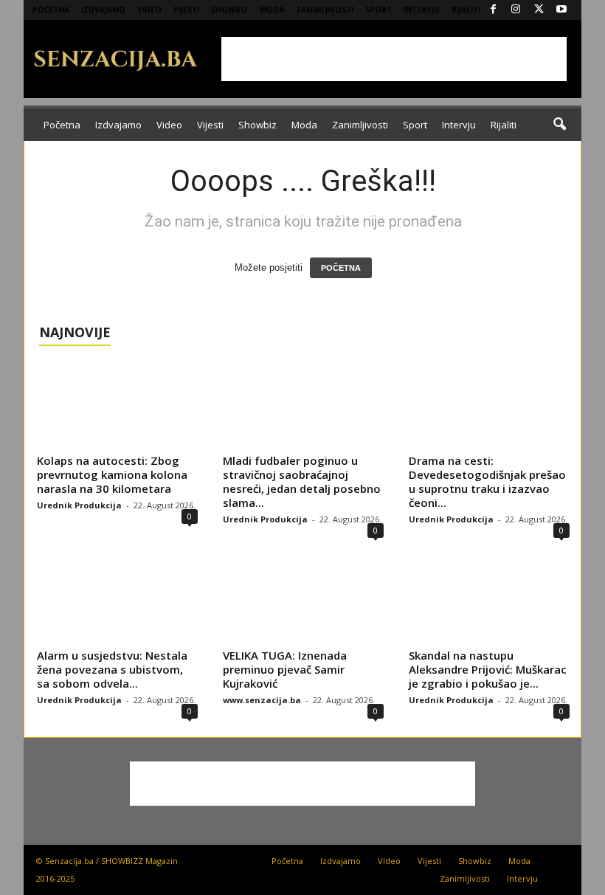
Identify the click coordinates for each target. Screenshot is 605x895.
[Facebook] (493, 10)
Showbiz (229, 9)
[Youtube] (561, 10)
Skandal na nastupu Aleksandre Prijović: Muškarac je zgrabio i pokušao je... (488, 669)
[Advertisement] (394, 59)
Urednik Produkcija (79, 505)
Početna (50, 9)
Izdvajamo (103, 9)
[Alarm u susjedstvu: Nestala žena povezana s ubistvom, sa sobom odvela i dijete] (117, 599)
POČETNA (341, 267)
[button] (559, 124)
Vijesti (186, 9)
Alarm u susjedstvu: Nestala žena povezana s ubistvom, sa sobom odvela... (112, 669)
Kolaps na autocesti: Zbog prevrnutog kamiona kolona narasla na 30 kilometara (112, 474)
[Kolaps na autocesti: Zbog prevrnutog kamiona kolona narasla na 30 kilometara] (117, 405)
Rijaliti (466, 9)
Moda (272, 9)
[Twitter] (538, 10)
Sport (378, 9)
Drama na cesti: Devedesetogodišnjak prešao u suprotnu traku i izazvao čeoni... (487, 481)
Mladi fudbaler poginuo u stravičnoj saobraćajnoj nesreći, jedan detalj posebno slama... (302, 481)
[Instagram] (516, 10)
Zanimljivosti (324, 9)
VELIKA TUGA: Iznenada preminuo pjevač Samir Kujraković (285, 669)
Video (149, 9)
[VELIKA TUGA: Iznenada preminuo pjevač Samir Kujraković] (303, 599)
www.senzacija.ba (262, 699)
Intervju (422, 9)
